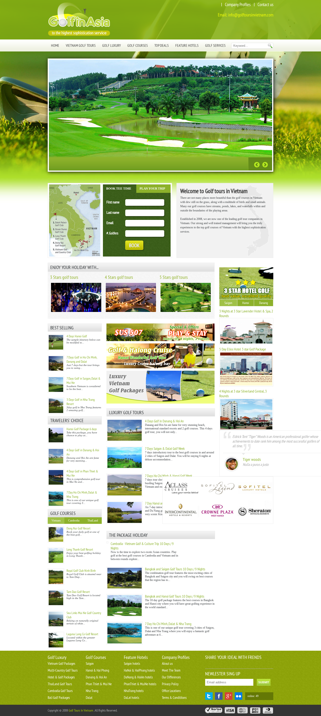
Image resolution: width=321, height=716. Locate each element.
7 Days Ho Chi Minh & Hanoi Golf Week (168, 476)
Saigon (228, 303)
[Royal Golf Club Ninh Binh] (56, 577)
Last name (112, 212)
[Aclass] (181, 488)
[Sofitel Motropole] (217, 488)
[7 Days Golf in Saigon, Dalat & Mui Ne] (56, 385)
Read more (233, 163)
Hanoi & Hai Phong (97, 670)
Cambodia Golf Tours (60, 691)
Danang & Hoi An (96, 677)
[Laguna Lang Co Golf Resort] (56, 640)
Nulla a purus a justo (256, 464)
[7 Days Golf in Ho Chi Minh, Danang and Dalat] (56, 363)
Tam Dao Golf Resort (78, 592)
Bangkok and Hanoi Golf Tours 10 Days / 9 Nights (174, 596)
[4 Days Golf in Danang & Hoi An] (56, 456)
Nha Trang (92, 691)
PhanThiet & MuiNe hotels (140, 684)
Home (55, 45)
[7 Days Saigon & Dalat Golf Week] (124, 468)
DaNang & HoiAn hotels (138, 677)
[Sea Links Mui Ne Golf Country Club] (56, 619)
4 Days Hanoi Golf (77, 336)
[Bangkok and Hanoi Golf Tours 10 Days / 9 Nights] (124, 616)
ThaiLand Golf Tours (60, 684)
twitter (209, 696)
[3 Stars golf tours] (76, 312)
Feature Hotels (187, 45)
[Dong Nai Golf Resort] (56, 534)
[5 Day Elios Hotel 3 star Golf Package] (246, 385)
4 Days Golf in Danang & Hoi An (164, 421)
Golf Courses (137, 45)
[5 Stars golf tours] (186, 312)
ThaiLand (92, 520)
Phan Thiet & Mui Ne (99, 684)
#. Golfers (112, 233)
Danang (263, 303)
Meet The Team (171, 670)
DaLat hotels (131, 697)
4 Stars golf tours (119, 277)
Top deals (161, 45)
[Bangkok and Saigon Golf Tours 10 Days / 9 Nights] (124, 588)
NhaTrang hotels (134, 691)
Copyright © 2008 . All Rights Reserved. (82, 710)
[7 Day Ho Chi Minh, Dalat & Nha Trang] (56, 498)
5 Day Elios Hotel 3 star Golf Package (242, 349)
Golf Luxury (111, 45)
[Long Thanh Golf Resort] (56, 556)
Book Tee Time (118, 188)
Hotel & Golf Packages (61, 677)
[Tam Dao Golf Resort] (56, 598)
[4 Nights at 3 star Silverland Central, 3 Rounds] (246, 429)
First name (113, 202)
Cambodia (73, 520)
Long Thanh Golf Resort (80, 549)
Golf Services (215, 45)
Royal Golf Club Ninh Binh (81, 570)
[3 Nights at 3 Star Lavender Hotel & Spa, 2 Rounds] (246, 343)
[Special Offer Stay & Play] (160, 332)
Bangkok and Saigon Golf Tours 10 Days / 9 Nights (175, 569)
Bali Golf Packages (59, 697)
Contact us (265, 4)
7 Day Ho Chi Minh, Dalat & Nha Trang (168, 624)
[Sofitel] (254, 488)
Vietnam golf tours (81, 45)
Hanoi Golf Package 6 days (82, 429)
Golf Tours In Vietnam (81, 710)
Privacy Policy (170, 684)
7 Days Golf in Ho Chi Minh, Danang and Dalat (82, 359)
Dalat (89, 697)
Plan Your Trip (152, 188)
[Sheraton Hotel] (254, 512)
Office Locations (171, 691)
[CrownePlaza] (217, 512)
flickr (238, 696)
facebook (219, 696)
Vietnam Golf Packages (61, 663)
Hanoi (245, 303)
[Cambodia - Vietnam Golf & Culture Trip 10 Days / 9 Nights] (107, 542)
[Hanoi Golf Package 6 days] (56, 435)
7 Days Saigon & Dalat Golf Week (165, 448)
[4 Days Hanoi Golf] (56, 342)
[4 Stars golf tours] (131, 312)
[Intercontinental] (181, 512)
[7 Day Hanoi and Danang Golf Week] (124, 523)
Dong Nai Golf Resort (78, 528)
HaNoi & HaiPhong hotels (139, 670)
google (228, 696)
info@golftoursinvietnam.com (250, 15)
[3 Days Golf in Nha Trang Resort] (56, 406)
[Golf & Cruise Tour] (160, 355)
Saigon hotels (132, 663)
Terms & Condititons (174, 697)
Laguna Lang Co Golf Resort (82, 634)
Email (110, 222)
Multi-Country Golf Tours (63, 670)
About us (167, 663)
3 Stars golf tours (64, 277)
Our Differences (171, 677)
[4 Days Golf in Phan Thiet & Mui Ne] (56, 477)
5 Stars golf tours (174, 277)
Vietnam (56, 520)
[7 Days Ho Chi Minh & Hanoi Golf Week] (124, 495)
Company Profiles (238, 4)
